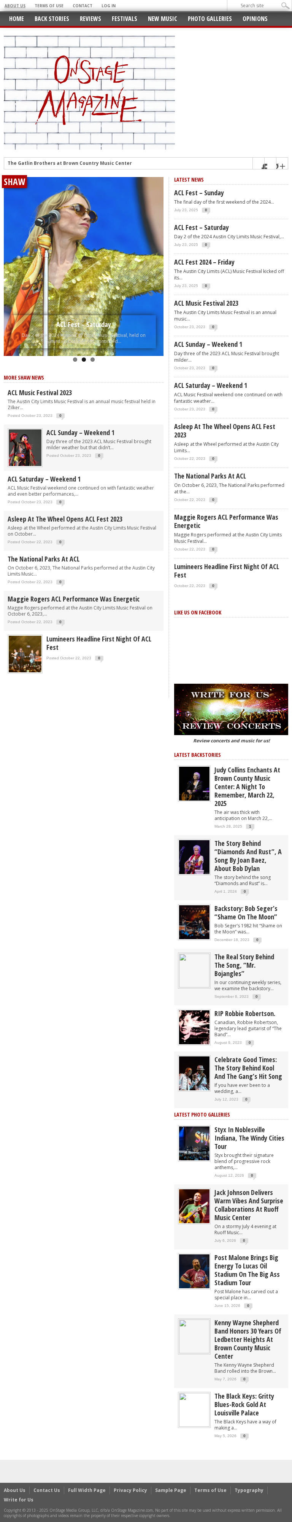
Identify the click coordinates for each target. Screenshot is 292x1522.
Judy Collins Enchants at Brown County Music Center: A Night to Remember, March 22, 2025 (247, 786)
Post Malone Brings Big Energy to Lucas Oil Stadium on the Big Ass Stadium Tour (247, 1270)
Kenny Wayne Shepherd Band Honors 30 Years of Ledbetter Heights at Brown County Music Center (247, 1339)
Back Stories (52, 18)
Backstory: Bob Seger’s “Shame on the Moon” (246, 912)
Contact (82, 5)
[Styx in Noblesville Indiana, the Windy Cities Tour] (194, 1143)
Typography (249, 1490)
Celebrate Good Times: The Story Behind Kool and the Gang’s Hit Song (248, 1067)
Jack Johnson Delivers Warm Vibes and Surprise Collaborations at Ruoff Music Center (248, 1205)
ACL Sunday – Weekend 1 (80, 432)
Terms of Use (49, 5)
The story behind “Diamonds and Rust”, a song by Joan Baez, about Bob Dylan (248, 856)
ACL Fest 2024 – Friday (204, 262)
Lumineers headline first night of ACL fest (98, 643)
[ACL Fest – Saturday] (83, 266)
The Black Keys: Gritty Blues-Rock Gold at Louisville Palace (244, 1404)
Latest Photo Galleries (202, 1114)
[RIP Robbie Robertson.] (194, 1027)
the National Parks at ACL (43, 559)
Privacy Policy (130, 1490)
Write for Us (18, 1499)
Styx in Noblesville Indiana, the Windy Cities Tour (249, 1137)
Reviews (90, 18)
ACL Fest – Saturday (83, 324)
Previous (11, 256)
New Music (162, 18)
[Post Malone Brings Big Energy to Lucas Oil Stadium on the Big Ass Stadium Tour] (194, 1271)
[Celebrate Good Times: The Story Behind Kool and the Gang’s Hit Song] (194, 1073)
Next (155, 256)
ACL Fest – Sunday (199, 192)
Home (16, 18)
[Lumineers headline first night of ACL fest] (25, 653)
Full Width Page (87, 1490)
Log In (109, 5)
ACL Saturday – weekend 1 (44, 479)
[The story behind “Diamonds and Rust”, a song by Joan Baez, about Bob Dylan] (194, 857)
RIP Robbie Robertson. (244, 1013)
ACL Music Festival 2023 (40, 392)
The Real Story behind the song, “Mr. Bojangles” (244, 965)
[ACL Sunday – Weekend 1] (25, 447)
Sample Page (170, 1490)
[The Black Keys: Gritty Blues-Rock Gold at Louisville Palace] (194, 1409)
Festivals (124, 18)
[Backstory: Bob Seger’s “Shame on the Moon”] (194, 922)
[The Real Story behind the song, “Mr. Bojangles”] (194, 970)
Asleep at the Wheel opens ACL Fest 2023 (65, 519)
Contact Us (46, 1490)
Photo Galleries (210, 18)
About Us (15, 5)
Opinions (255, 18)
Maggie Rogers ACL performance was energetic (74, 599)
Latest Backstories (197, 754)
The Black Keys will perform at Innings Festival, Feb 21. (74, 166)
